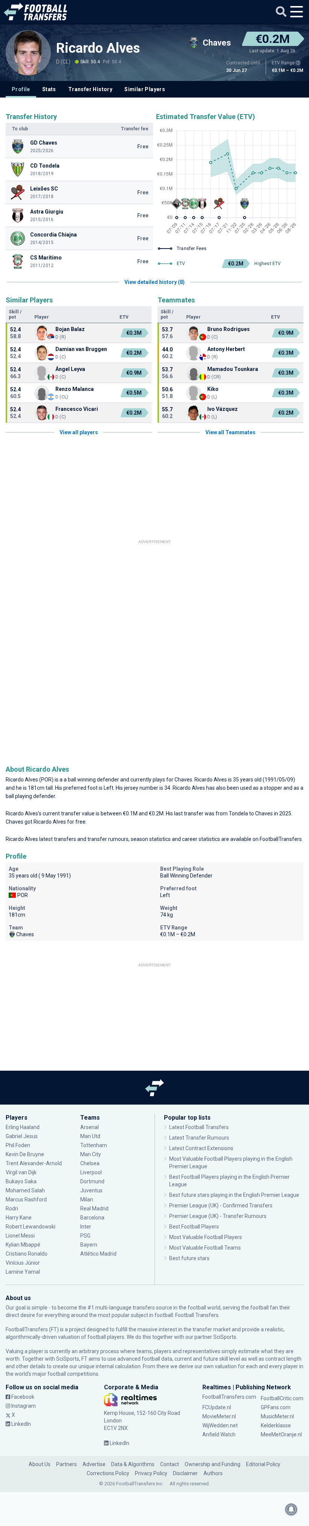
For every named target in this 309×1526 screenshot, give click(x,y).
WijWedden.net (220, 1425)
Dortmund (92, 1181)
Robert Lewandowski (30, 1227)
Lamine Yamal (23, 1272)
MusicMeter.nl (277, 1416)
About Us (39, 1464)
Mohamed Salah (25, 1190)
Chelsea (89, 1163)
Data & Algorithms (132, 1464)
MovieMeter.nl (219, 1416)
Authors (213, 1473)
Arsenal (89, 1127)
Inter (85, 1227)
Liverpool (91, 1172)
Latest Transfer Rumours (199, 1138)
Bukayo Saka (21, 1181)
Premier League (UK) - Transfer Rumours (217, 1216)
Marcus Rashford (26, 1199)
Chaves (183, 780)
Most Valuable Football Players (205, 1237)
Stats (49, 89)
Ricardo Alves (98, 48)
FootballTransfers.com (229, 1397)
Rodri (12, 1209)
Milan (86, 1199)
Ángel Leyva (70, 369)
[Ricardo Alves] (28, 52)
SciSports (224, 1337)
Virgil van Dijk (22, 1172)
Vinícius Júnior (23, 1263)
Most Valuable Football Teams (205, 1248)
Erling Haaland (23, 1127)
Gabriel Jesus (22, 1136)
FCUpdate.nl (216, 1407)
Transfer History (90, 89)
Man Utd (90, 1136)
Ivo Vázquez (222, 409)
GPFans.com (276, 1407)
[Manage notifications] (291, 1509)
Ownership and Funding (212, 1464)
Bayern (88, 1245)
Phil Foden (18, 1145)
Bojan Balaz (70, 329)
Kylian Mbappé (23, 1245)
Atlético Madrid (98, 1254)
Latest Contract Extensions (201, 1148)
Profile (21, 89)
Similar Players (144, 89)
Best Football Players (194, 1227)
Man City (90, 1154)
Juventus (91, 1190)
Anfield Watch (219, 1434)
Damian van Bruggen (81, 349)
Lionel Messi (21, 1236)
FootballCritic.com (282, 1398)
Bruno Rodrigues (228, 329)
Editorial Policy (263, 1464)
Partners (66, 1464)
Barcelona (92, 1218)
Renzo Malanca (74, 389)
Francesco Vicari (76, 409)
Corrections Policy (108, 1473)
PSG (85, 1236)
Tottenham (93, 1145)
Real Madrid (94, 1209)
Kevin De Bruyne (25, 1154)
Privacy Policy (151, 1473)
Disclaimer (185, 1473)
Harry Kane (19, 1218)
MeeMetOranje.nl (281, 1434)
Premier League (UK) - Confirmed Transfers (220, 1205)
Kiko (213, 389)
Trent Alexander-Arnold (34, 1163)
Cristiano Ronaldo (26, 1254)
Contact (169, 1464)
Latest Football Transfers (199, 1127)
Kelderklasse (276, 1425)
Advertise (94, 1464)
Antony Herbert (226, 349)
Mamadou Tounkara (232, 369)
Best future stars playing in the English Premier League (234, 1195)
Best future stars (189, 1258)
